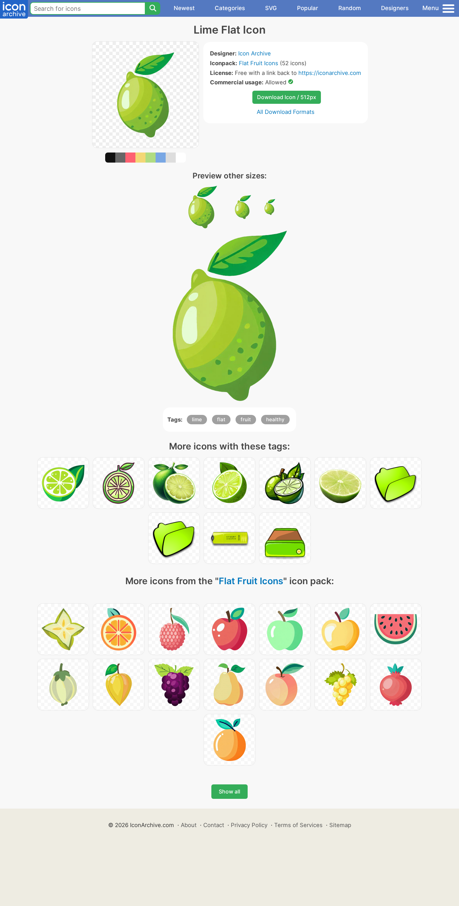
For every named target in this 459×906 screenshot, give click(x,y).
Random (349, 8)
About (189, 825)
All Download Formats (286, 112)
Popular (307, 8)
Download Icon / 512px (286, 97)
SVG (271, 8)
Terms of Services (298, 825)
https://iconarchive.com (329, 73)
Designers (395, 8)
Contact (213, 825)
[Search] (152, 8)
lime (197, 419)
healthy (275, 419)
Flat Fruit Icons (258, 63)
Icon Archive (254, 53)
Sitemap (340, 825)
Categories (230, 8)
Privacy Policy (249, 825)
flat (221, 419)
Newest (184, 8)
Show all (229, 791)
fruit (246, 419)
